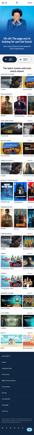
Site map (4, 393)
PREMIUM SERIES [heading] (6, 234)
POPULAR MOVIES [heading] (6, 94)
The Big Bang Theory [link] (7, 269)
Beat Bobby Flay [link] (28, 249)
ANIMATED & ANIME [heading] (7, 293)
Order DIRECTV (11, 59)
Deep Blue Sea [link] (5, 202)
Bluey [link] (2, 348)
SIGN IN (29, 3)
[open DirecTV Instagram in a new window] (14, 428)
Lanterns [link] (3, 328)
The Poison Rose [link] (19, 116)
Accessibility (5, 405)
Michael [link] (3, 116)
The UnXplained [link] (28, 328)
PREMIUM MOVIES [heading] (6, 207)
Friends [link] (25, 288)
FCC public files (6, 399)
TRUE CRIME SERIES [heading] (7, 121)
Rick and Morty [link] (5, 308)
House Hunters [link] (27, 89)
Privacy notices (6, 387)
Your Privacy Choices (9, 380)
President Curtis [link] (28, 308)
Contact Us (5, 411)
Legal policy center (7, 368)
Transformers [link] (18, 202)
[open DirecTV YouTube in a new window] (18, 428)
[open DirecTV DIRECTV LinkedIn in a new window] (2, 428)
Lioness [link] (3, 89)
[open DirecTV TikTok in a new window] (22, 428)
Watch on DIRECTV (25, 59)
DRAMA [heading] (3, 254)
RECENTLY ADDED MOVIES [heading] (9, 180)
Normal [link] (30, 116)
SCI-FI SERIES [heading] (5, 313)
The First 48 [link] (4, 136)
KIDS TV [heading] (3, 333)
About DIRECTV (6, 356)
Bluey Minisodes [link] (28, 348)
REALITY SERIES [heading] (6, 141)
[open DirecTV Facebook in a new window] (6, 428)
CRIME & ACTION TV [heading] (7, 161)
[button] (3, 3)
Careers (4, 362)
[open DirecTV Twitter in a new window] (10, 428)
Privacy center (5, 374)
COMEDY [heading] (3, 273)
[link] (11, 82)
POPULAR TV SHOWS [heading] (7, 74)
